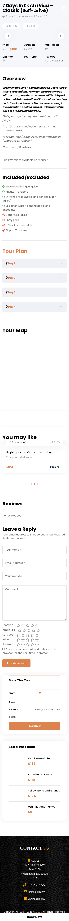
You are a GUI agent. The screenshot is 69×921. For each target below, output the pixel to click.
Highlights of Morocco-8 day (29, 452)
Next (61, 36)
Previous (8, 36)
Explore (55, 467)
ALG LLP (37, 911)
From (6, 49)
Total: (12, 717)
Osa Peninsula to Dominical (39, 758)
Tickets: (14, 709)
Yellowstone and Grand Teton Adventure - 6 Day (44, 791)
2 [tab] (34, 484)
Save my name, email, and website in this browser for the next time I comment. (29, 651)
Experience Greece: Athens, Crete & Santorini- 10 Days (40, 775)
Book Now (35, 726)
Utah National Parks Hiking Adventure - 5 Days (41, 807)
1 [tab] (31, 484)
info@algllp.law (36, 892)
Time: (12, 702)
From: (12, 693)
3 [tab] (37, 484)
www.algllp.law (36, 899)
